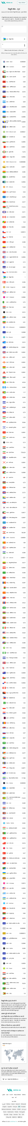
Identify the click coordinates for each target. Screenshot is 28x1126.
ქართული (24, 1109)
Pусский (6, 1114)
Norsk (4, 1112)
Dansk (13, 1104)
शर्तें (15, 1097)
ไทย (20, 1114)
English (5, 1106)
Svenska (15, 1114)
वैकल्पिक (24, 1094)
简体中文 (14, 1117)
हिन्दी (19, 1106)
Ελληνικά (23, 1104)
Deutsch (18, 1104)
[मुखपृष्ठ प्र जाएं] (6, 3)
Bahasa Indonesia (6, 1109)
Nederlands (10, 1112)
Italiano (14, 1109)
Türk (23, 1114)
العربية (3, 1104)
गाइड (13, 1097)
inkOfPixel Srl (13, 1121)
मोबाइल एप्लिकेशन (22, 2)
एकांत (7, 1094)
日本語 (19, 1109)
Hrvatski (23, 1106)
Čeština (8, 1104)
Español (10, 1106)
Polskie (16, 1112)
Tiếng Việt (8, 1117)
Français (15, 1106)
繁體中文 (20, 1117)
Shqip (10, 1114)
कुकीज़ (3, 1094)
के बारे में (11, 1094)
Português (22, 1112)
